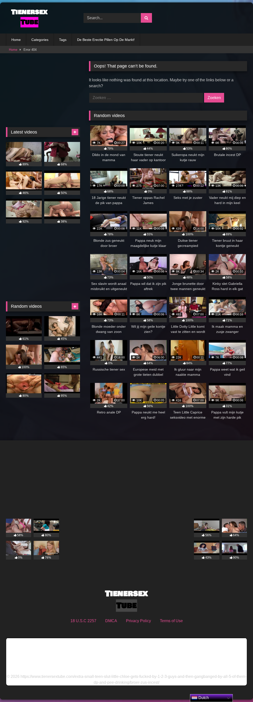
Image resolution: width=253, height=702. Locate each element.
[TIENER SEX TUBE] (39, 18)
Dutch (203, 698)
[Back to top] (237, 687)
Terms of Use (171, 621)
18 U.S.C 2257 (83, 621)
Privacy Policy (138, 621)
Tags (62, 40)
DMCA (111, 621)
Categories (39, 40)
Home (16, 40)
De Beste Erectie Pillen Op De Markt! (106, 40)
